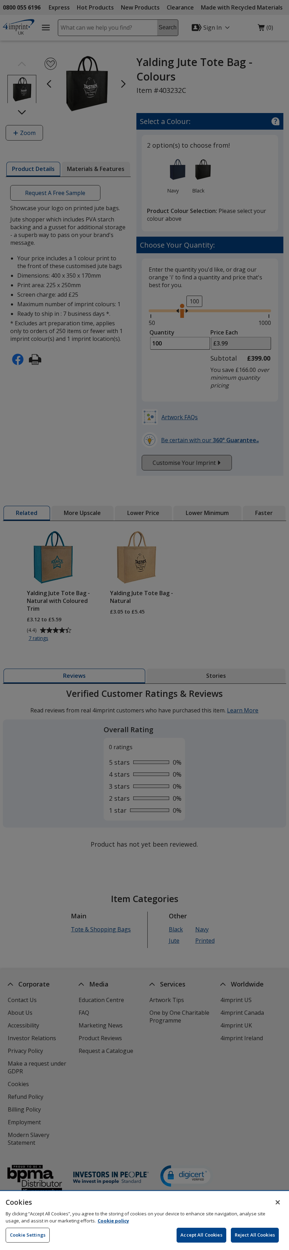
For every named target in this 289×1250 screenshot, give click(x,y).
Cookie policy (113, 1221)
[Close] (277, 1202)
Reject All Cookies (255, 1235)
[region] (144, 1220)
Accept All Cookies (201, 1235)
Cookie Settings (27, 1235)
